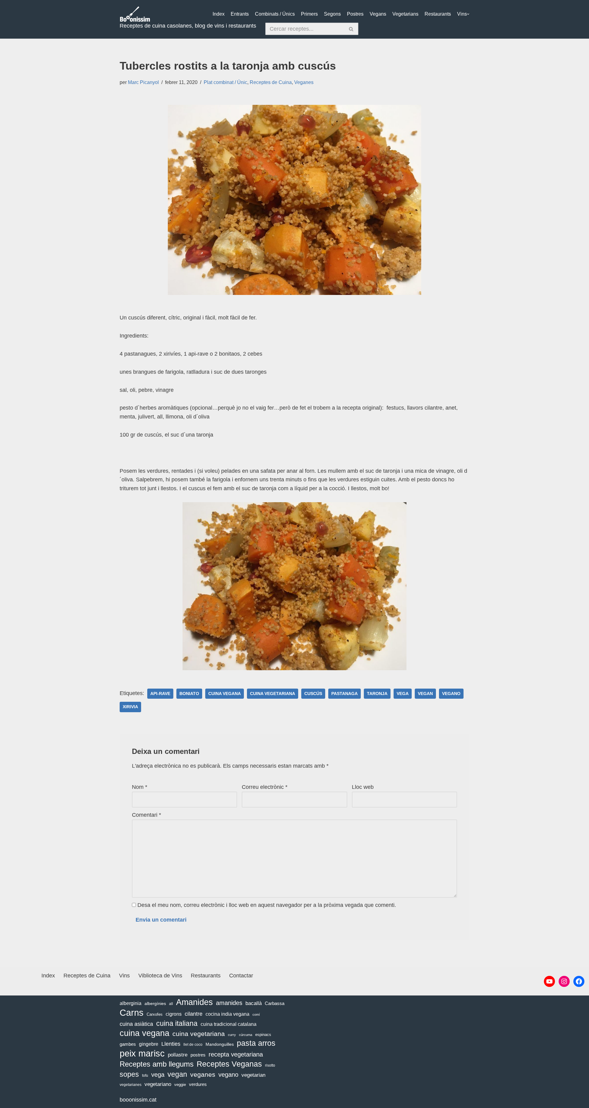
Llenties (170, 1044)
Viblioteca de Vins (160, 975)
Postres (355, 14)
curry (232, 1035)
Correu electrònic (264, 787)
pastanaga (344, 693)
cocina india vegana (227, 1014)
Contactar (241, 975)
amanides (229, 1002)
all (171, 1004)
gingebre (148, 1044)
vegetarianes (130, 1085)
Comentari (146, 815)
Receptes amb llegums (157, 1064)
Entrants (240, 14)
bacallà (253, 1003)
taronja (377, 693)
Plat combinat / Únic (225, 82)
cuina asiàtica (136, 1024)
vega (403, 693)
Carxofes (155, 1014)
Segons (332, 14)
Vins (462, 14)
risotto (270, 1065)
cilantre (193, 1014)
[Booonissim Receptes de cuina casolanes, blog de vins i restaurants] (135, 14)
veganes (202, 1074)
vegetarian (253, 1075)
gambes (128, 1044)
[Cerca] (351, 29)
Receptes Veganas (229, 1064)
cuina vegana (224, 693)
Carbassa (274, 1003)
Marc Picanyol (143, 82)
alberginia (130, 1003)
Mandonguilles (220, 1044)
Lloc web (363, 787)
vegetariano (157, 1084)
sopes (129, 1074)
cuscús (313, 693)
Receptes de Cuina (271, 82)
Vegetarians (405, 14)
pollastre (177, 1055)
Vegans (378, 14)
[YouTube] (549, 981)
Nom (139, 787)
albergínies (155, 1003)
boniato (189, 693)
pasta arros (256, 1043)
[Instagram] (564, 981)
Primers (309, 14)
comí (256, 1014)
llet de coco (192, 1044)
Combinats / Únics (275, 14)
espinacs (263, 1034)
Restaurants (438, 14)
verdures (198, 1084)
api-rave (160, 693)
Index (219, 14)
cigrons (174, 1014)
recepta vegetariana (236, 1054)
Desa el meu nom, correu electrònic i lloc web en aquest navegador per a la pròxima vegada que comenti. (266, 905)
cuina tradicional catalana (228, 1024)
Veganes (304, 82)
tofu (145, 1075)
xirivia (130, 707)
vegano (451, 693)
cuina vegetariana (272, 693)
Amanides (194, 1002)
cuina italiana (177, 1023)
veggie (180, 1084)
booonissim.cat (138, 1100)
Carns (132, 1012)
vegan (425, 693)
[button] (468, 14)
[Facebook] (578, 981)
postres (198, 1054)
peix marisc (142, 1053)
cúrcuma (245, 1035)
